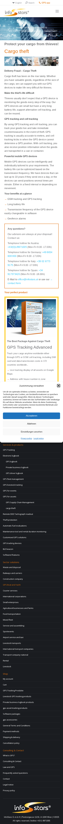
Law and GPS (9, 767)
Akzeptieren (31, 415)
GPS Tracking (9, 450)
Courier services (10, 590)
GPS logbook (11, 461)
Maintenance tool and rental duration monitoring (24, 531)
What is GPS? (9, 755)
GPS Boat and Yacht (12, 584)
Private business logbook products (18, 702)
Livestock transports (12, 643)
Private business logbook (17, 467)
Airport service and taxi (13, 637)
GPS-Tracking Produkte (13, 690)
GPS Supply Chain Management (20, 502)
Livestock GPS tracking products (17, 696)
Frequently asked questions (15, 773)
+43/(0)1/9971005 (17, 247)
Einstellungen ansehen (31, 431)
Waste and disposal (12, 567)
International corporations (14, 596)
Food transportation (12, 614)
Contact (6, 778)
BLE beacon (8, 549)
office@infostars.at (28, 279)
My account (8, 679)
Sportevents (8, 631)
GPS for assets (9, 496)
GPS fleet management (13, 479)
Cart (5, 684)
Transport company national (15, 654)
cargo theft (11, 508)
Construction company (13, 579)
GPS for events (9, 490)
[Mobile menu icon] (57, 11)
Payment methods (11, 731)
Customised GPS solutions (14, 537)
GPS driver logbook (14, 473)
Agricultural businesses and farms (18, 608)
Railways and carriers (12, 573)
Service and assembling (13, 625)
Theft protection (10, 520)
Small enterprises (11, 602)
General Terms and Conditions (16, 725)
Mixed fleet (8, 619)
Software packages (11, 714)
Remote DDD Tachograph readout (18, 514)
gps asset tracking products (15, 708)
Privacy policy (26, 438)
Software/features (11, 555)
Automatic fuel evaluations (15, 525)
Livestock (7, 666)
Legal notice (39, 438)
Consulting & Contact (12, 761)
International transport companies (18, 649)
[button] (58, 385)
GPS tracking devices (12, 543)
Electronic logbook (11, 455)
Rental (6, 660)
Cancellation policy (11, 743)
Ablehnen (31, 423)
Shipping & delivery (11, 737)
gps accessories (10, 719)
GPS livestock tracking (12, 485)
